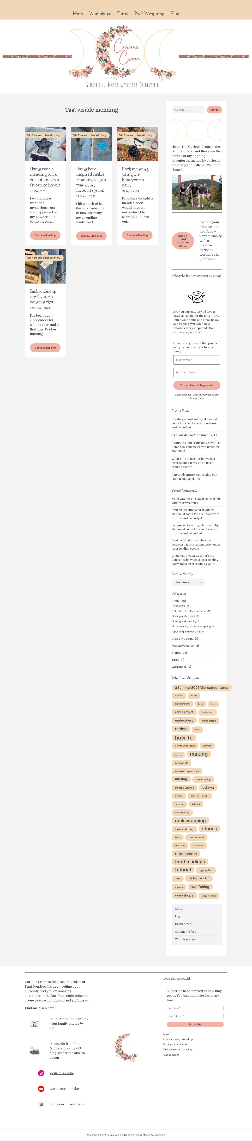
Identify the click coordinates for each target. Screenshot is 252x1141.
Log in (179, 916)
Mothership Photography (69, 1019)
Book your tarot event (175, 1044)
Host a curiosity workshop (178, 1039)
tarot (177, 837)
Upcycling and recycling (186, 631)
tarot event (198, 845)
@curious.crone (62, 1073)
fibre (197, 730)
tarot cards (180, 845)
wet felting (200, 887)
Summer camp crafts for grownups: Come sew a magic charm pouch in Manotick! (196, 447)
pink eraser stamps (199, 796)
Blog (174, 13)
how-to (184, 738)
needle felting (203, 779)
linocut (178, 755)
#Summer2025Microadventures (201, 688)
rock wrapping (190, 820)
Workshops (100, 13)
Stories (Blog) (171, 1054)
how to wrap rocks (185, 745)
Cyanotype (178, 605)
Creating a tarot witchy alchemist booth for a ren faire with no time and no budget (194, 423)
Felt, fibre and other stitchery (188, 611)
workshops (184, 895)
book (200, 704)
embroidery (184, 720)
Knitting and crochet (183, 616)
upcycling (206, 870)
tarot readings (190, 861)
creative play (207, 712)
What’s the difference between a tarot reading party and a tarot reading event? (193, 463)
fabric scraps (209, 720)
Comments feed (185, 931)
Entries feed (183, 924)
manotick (181, 763)
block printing (182, 703)
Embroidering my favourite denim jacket (43, 296)
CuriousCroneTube (64, 1088)
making (199, 754)
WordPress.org (185, 939)
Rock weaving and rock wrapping (191, 626)
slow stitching (184, 829)
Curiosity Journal (183, 638)
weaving (179, 887)
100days (179, 696)
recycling (179, 804)
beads (194, 696)
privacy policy (210, 394)
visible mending (199, 878)
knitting (207, 745)
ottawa (208, 787)
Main (78, 13)
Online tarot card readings (178, 1049)
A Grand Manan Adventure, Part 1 (194, 435)
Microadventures (183, 645)
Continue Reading (45, 235)
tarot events (186, 853)
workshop (207, 254)
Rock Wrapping (149, 13)
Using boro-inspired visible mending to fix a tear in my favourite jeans (91, 179)
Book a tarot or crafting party (183, 240)
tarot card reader (196, 837)
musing (181, 779)
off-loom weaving (184, 787)
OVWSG (178, 796)
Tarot (122, 13)
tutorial (183, 869)
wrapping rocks (209, 896)
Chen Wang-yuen (183, 555)
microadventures (187, 771)
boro (213, 704)
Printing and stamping (184, 621)
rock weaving (182, 812)
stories (209, 828)
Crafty (175, 601)
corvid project (184, 712)
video (177, 879)
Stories (176, 652)
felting (181, 728)
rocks (196, 804)
